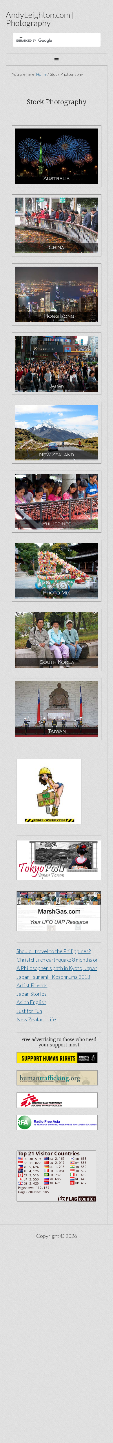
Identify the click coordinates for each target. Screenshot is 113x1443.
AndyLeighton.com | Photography (40, 19)
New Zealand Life (36, 1019)
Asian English (31, 1002)
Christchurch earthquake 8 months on (58, 959)
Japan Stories (32, 993)
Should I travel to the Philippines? (54, 951)
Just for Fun (29, 1011)
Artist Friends (32, 985)
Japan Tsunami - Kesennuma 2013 (53, 977)
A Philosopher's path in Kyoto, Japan (57, 968)
